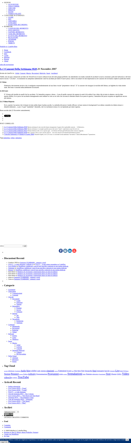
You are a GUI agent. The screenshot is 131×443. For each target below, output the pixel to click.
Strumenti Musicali (18, 350)
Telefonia (19, 323)
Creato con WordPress (11, 434)
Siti (17, 315)
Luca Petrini (12, 266)
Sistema (89, 374)
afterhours (11, 371)
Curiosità (15, 295)
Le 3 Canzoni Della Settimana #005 (15, 129)
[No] (9, 442)
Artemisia (11, 268)
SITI (9, 19)
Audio (23, 371)
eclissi (13, 138)
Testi (108, 373)
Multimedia (16, 326)
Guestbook (7, 52)
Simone (10, 270)
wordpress (14, 377)
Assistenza (17, 371)
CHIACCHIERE (13, 6)
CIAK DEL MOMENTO (16, 34)
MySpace (126, 371)
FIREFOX (11, 10)
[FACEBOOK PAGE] (61, 252)
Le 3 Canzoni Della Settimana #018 (15, 127)
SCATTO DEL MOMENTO (17, 36)
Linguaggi (112, 371)
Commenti (7, 427)
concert (56, 371)
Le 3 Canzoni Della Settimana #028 (18, 69)
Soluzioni (19, 302)
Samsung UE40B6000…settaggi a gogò (33, 262)
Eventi (69, 371)
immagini (100, 371)
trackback (54, 73)
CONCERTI (12, 23)
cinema (43, 371)
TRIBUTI (11, 43)
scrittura (65, 374)
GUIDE (10, 17)
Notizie (7, 374)
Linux (14, 337)
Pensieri (15, 374)
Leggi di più (4, 442)
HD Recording (21, 354)
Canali (6, 55)
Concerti (19, 348)
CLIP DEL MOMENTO (16, 32)
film (75, 371)
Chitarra (19, 352)
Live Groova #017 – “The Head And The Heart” (24, 396)
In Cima (6, 436)
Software (11, 334)
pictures (21, 374)
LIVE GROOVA (13, 30)
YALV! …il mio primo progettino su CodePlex (50, 264)
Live (117, 370)
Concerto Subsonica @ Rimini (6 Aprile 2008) (19, 134)
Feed (72, 371)
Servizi (18, 310)
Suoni (48, 73)
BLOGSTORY (13, 37)
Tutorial (18, 304)
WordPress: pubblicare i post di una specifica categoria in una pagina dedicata (43, 266)
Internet (14, 313)
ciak (38, 371)
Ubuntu (113, 374)
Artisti (17, 73)
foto (82, 371)
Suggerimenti (102, 374)
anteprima (6, 138)
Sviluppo (19, 312)
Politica (25, 374)
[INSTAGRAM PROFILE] (65, 252)
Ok (127, 440)
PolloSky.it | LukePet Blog (8, 46)
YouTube (23, 377)
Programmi (53, 373)
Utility (119, 374)
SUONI (10, 12)
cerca (1, 246)
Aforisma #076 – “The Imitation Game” (21, 397)
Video (125, 373)
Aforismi (15, 358)
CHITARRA (12, 21)
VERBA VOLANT (14, 13)
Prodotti (18, 308)
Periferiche (19, 321)
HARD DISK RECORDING (18, 25)
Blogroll (6, 57)
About (6, 61)
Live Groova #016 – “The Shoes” (19, 401)
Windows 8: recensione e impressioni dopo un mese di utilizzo (37, 272)
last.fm (107, 371)
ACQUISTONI (13, 4)
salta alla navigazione (7, 64)
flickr (79, 371)
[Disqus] (65, 164)
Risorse (6, 59)
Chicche (11, 297)
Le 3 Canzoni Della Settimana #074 (15, 131)
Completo (7, 425)
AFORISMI (12, 39)
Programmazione (41, 374)
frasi (95, 370)
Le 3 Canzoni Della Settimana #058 (15, 132)
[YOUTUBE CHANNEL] (74, 252)
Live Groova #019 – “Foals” (17, 388)
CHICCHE (12, 8)
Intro (5, 54)
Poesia (14, 361)
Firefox (14, 336)
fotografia (88, 371)
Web (17, 317)
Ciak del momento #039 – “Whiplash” (20, 399)
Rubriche (43, 73)
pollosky (32, 374)
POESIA (11, 41)
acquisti (6, 371)
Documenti (15, 299)
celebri (34, 371)
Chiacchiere (12, 291)
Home (6, 50)
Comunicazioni (17, 293)
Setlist (84, 374)
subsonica (18, 138)
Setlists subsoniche (14, 386)
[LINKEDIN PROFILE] (70, 252)
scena (61, 374)
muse (121, 371)
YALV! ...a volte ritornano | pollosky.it (20, 264)
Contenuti (11, 325)
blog (28, 370)
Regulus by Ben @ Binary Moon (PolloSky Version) (21, 432)
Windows (15, 339)
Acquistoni (11, 289)
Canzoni (22, 73)
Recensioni (35, 73)
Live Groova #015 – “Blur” (17, 403)
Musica (28, 73)
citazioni (50, 370)
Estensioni (62, 371)
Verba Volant (12, 356)
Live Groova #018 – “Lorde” (17, 390)
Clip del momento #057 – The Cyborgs (21, 394)
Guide (18, 301)
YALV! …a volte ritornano (17, 392)
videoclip (8, 377)
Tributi (14, 332)
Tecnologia (15, 319)
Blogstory (15, 360)
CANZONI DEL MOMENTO (18, 28)
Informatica (16, 306)
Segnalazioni (74, 373)
